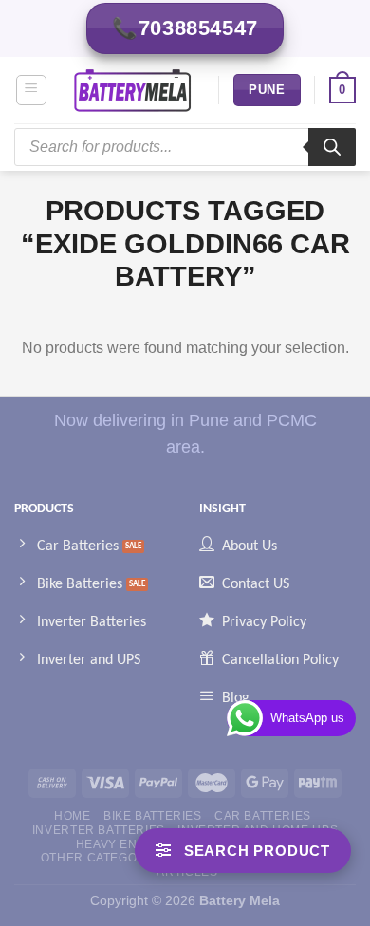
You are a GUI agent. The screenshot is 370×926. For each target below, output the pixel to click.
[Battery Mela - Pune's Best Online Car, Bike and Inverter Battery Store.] (133, 90)
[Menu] (31, 90)
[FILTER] (243, 850)
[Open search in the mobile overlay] (185, 147)
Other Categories (103, 857)
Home (72, 816)
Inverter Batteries (98, 830)
